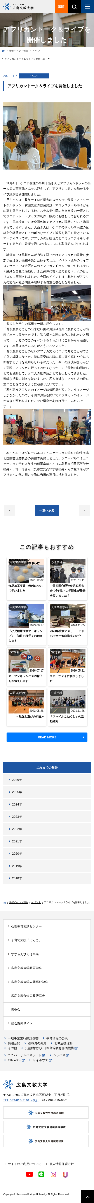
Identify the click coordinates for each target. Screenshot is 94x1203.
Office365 (14, 1060)
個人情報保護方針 (61, 1164)
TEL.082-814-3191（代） (21, 1100)
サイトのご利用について (25, 1164)
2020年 (17, 853)
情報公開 (14, 1043)
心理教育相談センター (26, 926)
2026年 (17, 779)
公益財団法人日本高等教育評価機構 (49, 1048)
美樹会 (15, 1009)
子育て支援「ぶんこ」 (26, 940)
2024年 (17, 804)
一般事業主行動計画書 (23, 1038)
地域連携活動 (63, 1043)
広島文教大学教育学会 (26, 968)
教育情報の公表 (57, 1038)
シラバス (59, 1055)
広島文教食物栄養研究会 (28, 995)
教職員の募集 (37, 1043)
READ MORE (47, 737)
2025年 (17, 792)
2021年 (17, 841)
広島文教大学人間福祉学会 (29, 982)
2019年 (17, 866)
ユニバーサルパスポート (25, 1055)
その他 (12, 1048)
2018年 (17, 878)
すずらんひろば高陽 (25, 954)
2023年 (17, 816)
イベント (37, 50)
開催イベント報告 (18, 50)
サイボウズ (40, 1060)
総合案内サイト (22, 1023)
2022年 (17, 829)
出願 (61, 6)
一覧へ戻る (47, 510)
